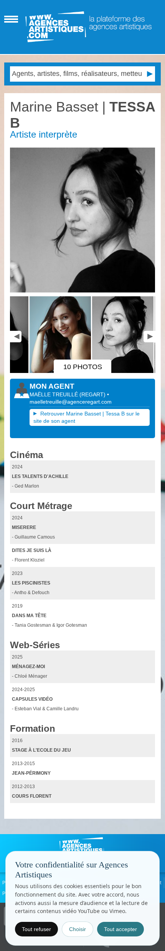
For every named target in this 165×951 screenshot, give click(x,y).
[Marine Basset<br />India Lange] (82, 220)
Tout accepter (120, 929)
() (93, 394)
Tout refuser (36, 929)
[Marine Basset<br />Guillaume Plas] (41, 371)
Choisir (77, 929)
